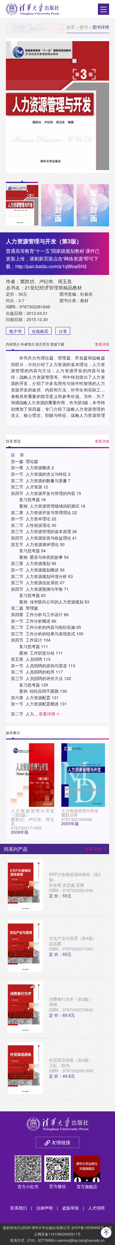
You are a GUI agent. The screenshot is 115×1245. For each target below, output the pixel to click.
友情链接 (61, 1142)
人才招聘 (96, 1208)
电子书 (15, 331)
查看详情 (102, 344)
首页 (71, 27)
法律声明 (44, 1208)
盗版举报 (70, 1208)
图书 (84, 27)
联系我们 (18, 1208)
